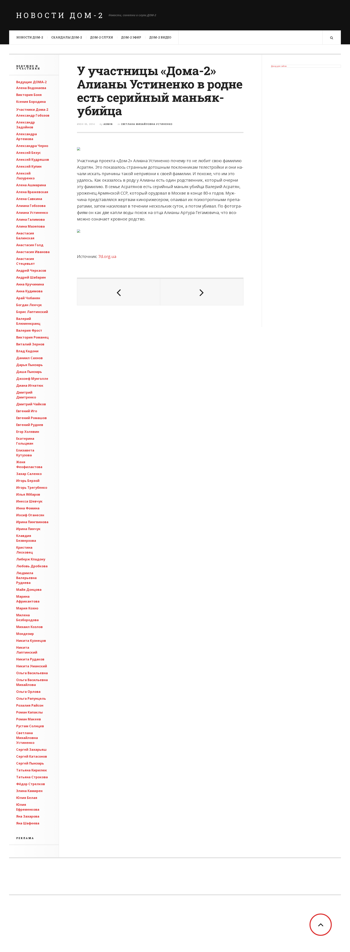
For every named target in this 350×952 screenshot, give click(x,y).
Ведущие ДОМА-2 (31, 82)
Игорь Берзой (27, 480)
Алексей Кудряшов (32, 159)
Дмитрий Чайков (31, 404)
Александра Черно (32, 146)
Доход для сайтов (279, 66)
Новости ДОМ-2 (60, 15)
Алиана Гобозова (31, 205)
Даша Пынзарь (29, 372)
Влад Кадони (27, 351)
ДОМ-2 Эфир (131, 37)
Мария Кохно (27, 608)
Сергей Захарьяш (31, 749)
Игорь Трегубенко (31, 487)
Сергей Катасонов (31, 756)
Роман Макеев (28, 719)
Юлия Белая (26, 797)
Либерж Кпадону (30, 559)
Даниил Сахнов (29, 358)
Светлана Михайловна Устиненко (27, 738)
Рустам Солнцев (30, 726)
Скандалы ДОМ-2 (66, 37)
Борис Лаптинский (32, 312)
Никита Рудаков (30, 659)
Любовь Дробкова (32, 566)
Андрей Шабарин (31, 277)
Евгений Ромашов (31, 418)
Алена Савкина (29, 199)
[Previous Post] (118, 292)
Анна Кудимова (29, 291)
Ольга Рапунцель (31, 698)
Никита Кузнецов (31, 640)
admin (108, 124)
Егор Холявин (27, 431)
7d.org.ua (107, 256)
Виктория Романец (32, 337)
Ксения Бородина (31, 101)
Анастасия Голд (29, 245)
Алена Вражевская (32, 192)
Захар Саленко (29, 474)
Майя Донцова (29, 589)
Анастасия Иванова (33, 252)
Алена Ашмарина (31, 185)
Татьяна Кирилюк (31, 770)
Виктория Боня (29, 95)
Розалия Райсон (29, 705)
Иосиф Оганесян (30, 515)
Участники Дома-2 (32, 109)
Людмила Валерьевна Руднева (26, 578)
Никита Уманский (31, 666)
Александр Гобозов (32, 115)
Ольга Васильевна (32, 673)
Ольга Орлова (28, 691)
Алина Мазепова (30, 226)
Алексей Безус (28, 152)
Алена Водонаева (31, 88)
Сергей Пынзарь (30, 763)
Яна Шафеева (27, 823)
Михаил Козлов (29, 627)
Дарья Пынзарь (29, 365)
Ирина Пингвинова (32, 522)
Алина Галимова (30, 219)
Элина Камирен (29, 791)
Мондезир (25, 633)
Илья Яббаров (28, 494)
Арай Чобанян (28, 298)
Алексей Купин (29, 166)
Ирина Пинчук (28, 529)
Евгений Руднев (29, 425)
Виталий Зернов (30, 344)
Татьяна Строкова (32, 777)
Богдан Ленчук (29, 305)
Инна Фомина (27, 508)
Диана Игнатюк (29, 385)
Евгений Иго (26, 411)
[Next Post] (201, 292)
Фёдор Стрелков (30, 784)
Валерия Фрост (29, 330)
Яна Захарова (27, 816)
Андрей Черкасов (31, 270)
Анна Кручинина (30, 284)
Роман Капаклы (29, 712)
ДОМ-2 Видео (160, 37)
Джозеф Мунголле (32, 378)
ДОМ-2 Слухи (101, 37)
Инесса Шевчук (29, 501)
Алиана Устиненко (32, 212)
